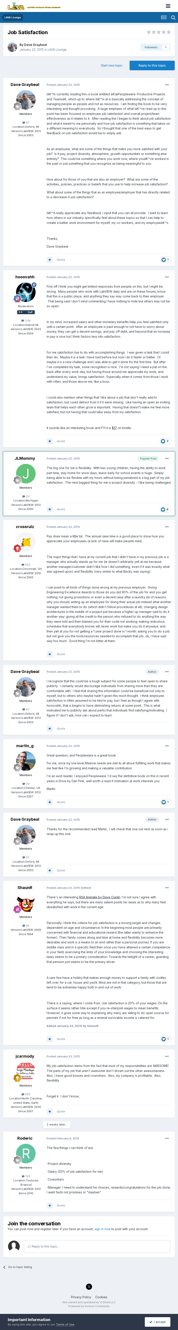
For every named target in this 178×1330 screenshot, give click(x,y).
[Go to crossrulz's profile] (26, 542)
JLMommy (25, 458)
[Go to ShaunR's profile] (26, 903)
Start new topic (111, 65)
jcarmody (25, 1056)
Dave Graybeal (35, 45)
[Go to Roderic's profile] (26, 1153)
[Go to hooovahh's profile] (26, 292)
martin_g (25, 745)
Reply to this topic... (45, 1246)
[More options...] (167, 84)
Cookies (101, 1297)
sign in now (102, 1229)
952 (27, 1094)
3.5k (27, 320)
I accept (159, 1322)
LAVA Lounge (57, 49)
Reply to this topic (152, 65)
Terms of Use (65, 1324)
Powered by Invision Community (89, 1306)
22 (27, 496)
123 (27, 1176)
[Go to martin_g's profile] (26, 761)
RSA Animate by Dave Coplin (99, 897)
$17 (114, 428)
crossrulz (25, 526)
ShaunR (25, 887)
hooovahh (25, 277)
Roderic (25, 1138)
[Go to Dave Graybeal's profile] (12, 47)
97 (27, 122)
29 (27, 783)
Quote (61, 259)
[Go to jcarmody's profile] (26, 1071)
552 (27, 564)
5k (27, 925)
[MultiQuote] (50, 260)
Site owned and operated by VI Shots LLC (89, 1302)
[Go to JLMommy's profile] (26, 473)
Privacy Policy (81, 1297)
